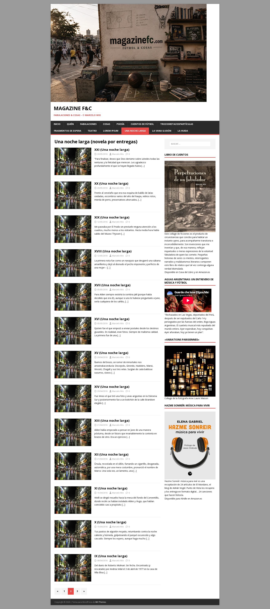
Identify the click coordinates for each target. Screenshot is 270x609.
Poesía (120, 124)
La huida (183, 130)
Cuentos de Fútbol (142, 124)
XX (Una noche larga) (111, 183)
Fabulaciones (88, 124)
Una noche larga (135, 130)
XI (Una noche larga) (110, 488)
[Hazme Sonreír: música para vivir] (190, 477)
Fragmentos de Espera (67, 130)
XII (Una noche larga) (111, 454)
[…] (143, 165)
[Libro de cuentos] (190, 230)
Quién (70, 124)
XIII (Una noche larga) (112, 420)
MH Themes (100, 602)
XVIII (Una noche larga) (113, 251)
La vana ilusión (161, 130)
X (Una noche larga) (110, 522)
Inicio (57, 124)
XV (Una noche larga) (111, 353)
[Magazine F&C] (129, 100)
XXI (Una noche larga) (111, 149)
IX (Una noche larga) (110, 556)
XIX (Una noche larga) (111, 217)
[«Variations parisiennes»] (190, 394)
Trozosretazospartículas (176, 124)
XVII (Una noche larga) (112, 285)
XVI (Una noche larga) (111, 319)
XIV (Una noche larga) (111, 387)
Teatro (92, 130)
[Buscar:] (190, 144)
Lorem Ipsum (110, 130)
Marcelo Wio (118, 154)
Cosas (106, 124)
